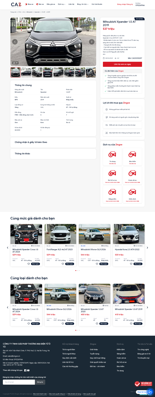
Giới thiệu (94, 350)
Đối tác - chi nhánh (97, 366)
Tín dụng (120, 371)
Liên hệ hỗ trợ (67, 362)
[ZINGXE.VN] (16, 5)
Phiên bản (69, 89)
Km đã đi (37, 258)
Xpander (37, 12)
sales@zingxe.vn (14, 356)
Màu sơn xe (18, 120)
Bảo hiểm (120, 366)
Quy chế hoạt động (97, 358)
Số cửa (42, 112)
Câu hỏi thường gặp (70, 366)
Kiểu (16, 97)
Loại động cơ (19, 105)
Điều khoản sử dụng (74, 394)
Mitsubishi (30, 12)
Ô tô (19, 12)
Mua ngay (35, 264)
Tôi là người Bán (68, 350)
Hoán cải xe (121, 358)
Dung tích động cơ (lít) (47, 105)
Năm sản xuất (44, 97)
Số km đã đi (18, 127)
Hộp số (68, 105)
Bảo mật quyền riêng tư (57, 394)
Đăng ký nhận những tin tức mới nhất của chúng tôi (24, 377)
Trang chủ (13, 12)
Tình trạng (69, 120)
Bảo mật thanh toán (40, 394)
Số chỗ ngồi (70, 112)
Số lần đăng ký (45, 127)
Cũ (24, 12)
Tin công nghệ (143, 350)
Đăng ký (40, 382)
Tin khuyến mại (143, 358)
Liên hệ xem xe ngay (122, 64)
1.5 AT (43, 12)
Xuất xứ (68, 97)
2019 (48, 12)
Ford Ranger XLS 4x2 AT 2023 (60, 249)
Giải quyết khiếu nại (98, 362)
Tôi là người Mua (68, 354)
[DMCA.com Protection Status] (145, 394)
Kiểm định (121, 350)
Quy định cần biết (69, 358)
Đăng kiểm (121, 354)
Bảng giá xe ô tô (143, 354)
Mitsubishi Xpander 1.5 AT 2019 (128, 309)
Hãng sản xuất (19, 89)
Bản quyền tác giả (89, 394)
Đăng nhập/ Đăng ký (125, 4)
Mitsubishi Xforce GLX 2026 (93, 249)
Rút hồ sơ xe (122, 362)
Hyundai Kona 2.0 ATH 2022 (127, 249)
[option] (53, 42)
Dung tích (15, 258)
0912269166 (18, 359)
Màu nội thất (44, 120)
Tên (41, 89)
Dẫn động (18, 112)
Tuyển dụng (94, 354)
